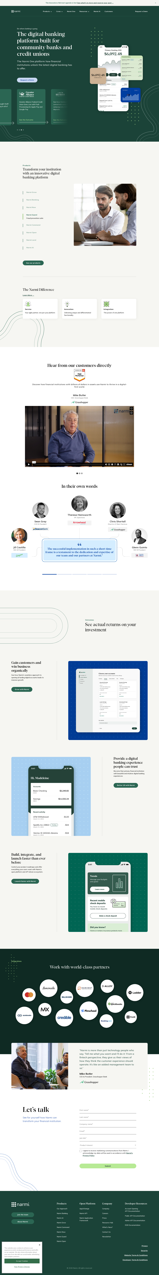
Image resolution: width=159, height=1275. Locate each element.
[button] (47, 13)
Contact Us (106, 1232)
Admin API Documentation (135, 1220)
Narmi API (83, 1213)
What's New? (107, 1227)
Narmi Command (63, 1227)
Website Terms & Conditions (136, 1255)
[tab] (45, 192)
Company (105, 1209)
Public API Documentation (135, 1216)
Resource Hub (107, 1223)
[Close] (39, 1244)
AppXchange (84, 1209)
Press (104, 1218)
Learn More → (28, 295)
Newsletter (106, 1237)
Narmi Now (61, 1232)
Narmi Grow (61, 1223)
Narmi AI (97, 11)
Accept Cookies (22, 1261)
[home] (15, 13)
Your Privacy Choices (22, 1267)
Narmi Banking (62, 1213)
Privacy (145, 1246)
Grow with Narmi (22, 689)
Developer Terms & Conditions (135, 1260)
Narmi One (71, 11)
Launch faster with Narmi (25, 881)
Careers (105, 1213)
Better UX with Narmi (126, 785)
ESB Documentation (132, 1225)
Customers (109, 11)
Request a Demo (141, 11)
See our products (33, 263)
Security (144, 1251)
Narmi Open (61, 1241)
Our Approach (62, 1209)
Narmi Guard (61, 1237)
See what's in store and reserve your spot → (95, 3)
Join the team (22, 1215)
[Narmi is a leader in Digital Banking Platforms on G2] (79, 375)
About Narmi (22, 1222)
